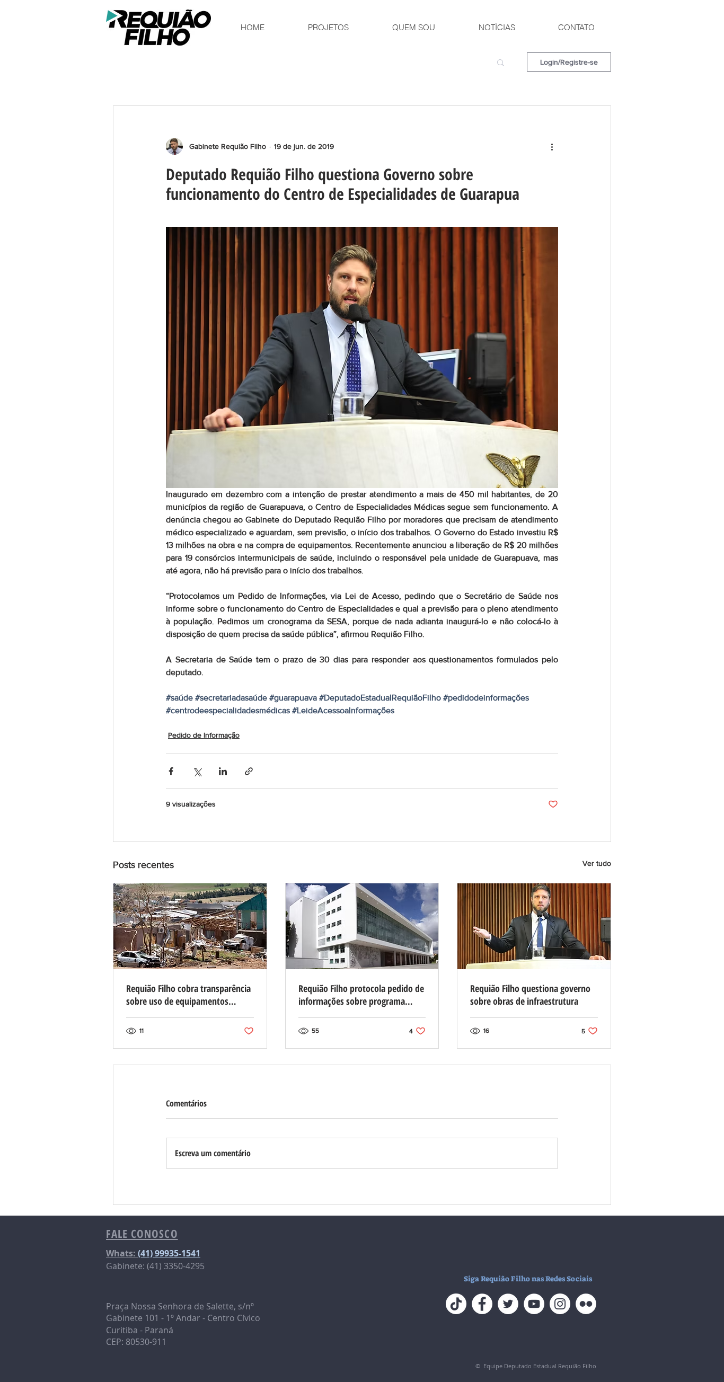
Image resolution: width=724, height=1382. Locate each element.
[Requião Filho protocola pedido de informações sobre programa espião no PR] (362, 926)
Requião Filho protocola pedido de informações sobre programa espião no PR (361, 994)
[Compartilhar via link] (249, 771)
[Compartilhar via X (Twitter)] (197, 771)
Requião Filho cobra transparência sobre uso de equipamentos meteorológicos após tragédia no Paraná (188, 994)
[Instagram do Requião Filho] (560, 1304)
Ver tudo (596, 863)
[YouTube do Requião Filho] (534, 1304)
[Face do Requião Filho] (482, 1304)
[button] (501, 62)
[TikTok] (456, 1304)
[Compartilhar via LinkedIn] (223, 771)
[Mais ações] (551, 146)
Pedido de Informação (204, 735)
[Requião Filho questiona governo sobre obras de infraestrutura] (534, 926)
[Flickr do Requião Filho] (586, 1304)
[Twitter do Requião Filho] (508, 1304)
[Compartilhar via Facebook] (171, 771)
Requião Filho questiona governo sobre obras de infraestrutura (530, 994)
